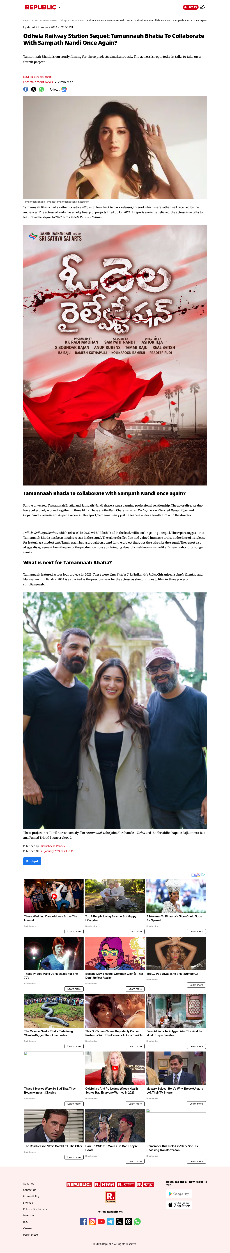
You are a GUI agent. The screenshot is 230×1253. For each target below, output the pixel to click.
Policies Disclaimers (35, 1209)
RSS (25, 1222)
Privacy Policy (31, 1196)
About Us (28, 1184)
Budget (32, 861)
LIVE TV (192, 7)
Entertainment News (38, 82)
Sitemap (28, 1203)
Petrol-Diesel (30, 1235)
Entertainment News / (45, 20)
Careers (28, 1228)
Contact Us (29, 1190)
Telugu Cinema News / (72, 20)
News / (27, 20)
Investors (28, 1215)
